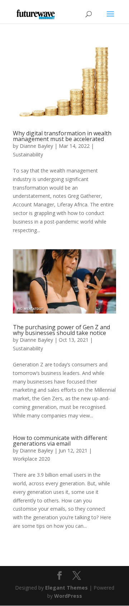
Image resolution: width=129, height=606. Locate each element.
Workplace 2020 (31, 458)
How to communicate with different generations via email (60, 440)
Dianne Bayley (36, 145)
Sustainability (28, 154)
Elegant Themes (66, 587)
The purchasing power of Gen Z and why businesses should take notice (61, 330)
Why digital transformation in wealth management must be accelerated (62, 136)
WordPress (68, 595)
